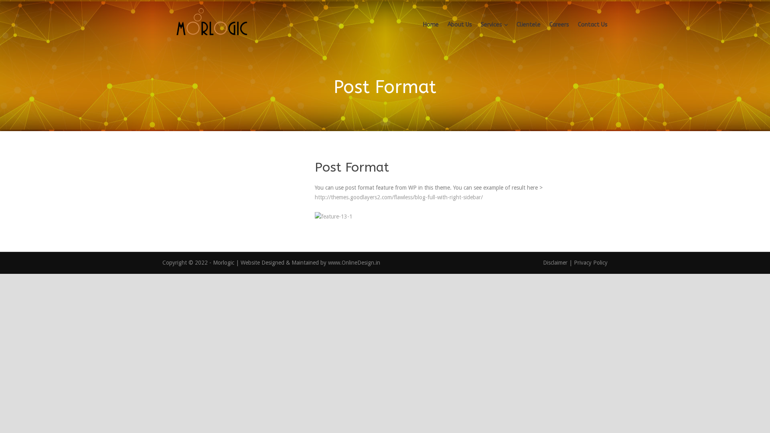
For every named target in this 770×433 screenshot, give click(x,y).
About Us (460, 24)
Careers (559, 24)
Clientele (529, 24)
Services (491, 24)
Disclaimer (556, 262)
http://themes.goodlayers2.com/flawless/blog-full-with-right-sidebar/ (399, 197)
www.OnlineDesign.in (354, 262)
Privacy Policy (591, 262)
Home (431, 24)
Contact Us (593, 24)
